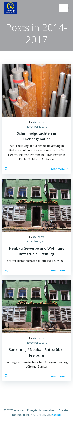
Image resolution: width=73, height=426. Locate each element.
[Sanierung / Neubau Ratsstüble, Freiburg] (36, 306)
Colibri (56, 415)
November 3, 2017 (36, 126)
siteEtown (38, 122)
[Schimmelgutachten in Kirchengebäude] (36, 90)
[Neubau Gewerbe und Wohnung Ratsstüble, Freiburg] (36, 205)
